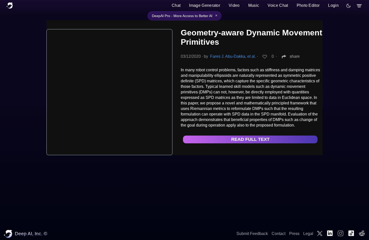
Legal (308, 233)
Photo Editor (308, 5)
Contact (278, 233)
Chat (176, 5)
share (295, 56)
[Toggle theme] (348, 6)
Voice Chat (278, 5)
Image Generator (204, 5)
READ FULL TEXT (250, 139)
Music (253, 5)
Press (294, 233)
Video (234, 5)
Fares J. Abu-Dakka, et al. (233, 56)
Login (333, 5)
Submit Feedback (252, 233)
